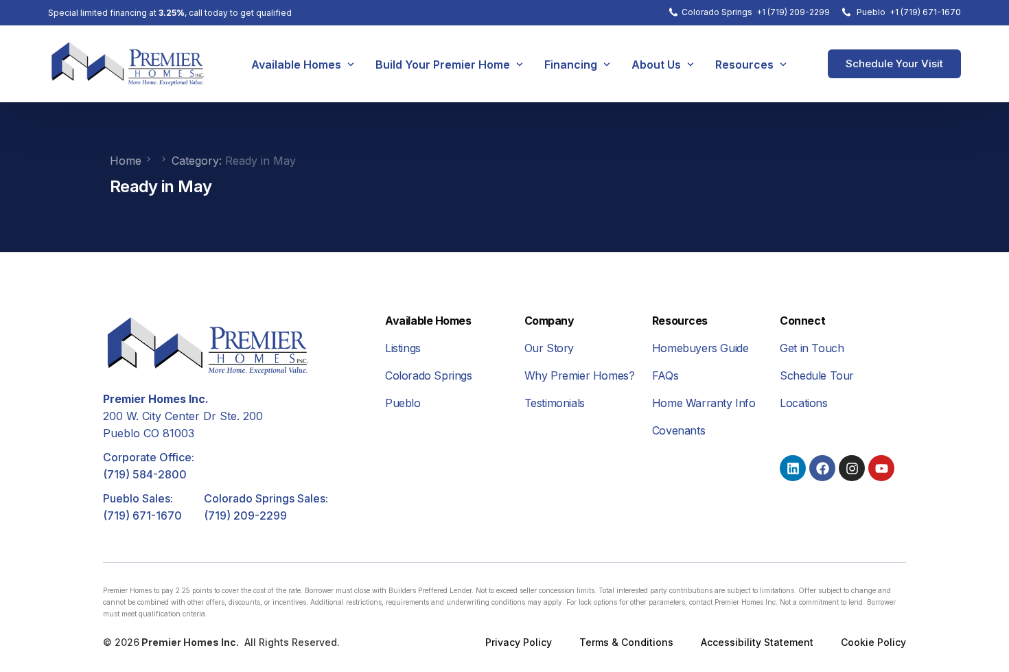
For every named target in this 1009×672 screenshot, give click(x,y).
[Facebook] (822, 468)
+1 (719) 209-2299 (793, 12)
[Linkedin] (793, 468)
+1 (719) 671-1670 (925, 12)
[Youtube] (881, 468)
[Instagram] (852, 468)
